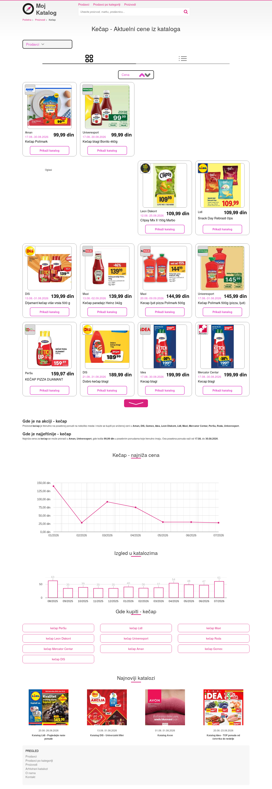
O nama (30, 773)
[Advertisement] (78, 199)
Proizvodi (130, 4)
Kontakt (30, 777)
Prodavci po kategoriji (106, 4)
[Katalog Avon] (165, 707)
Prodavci (83, 4)
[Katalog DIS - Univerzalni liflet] (107, 707)
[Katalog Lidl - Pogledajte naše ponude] (48, 707)
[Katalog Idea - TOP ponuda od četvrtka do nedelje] (223, 707)
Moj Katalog (46, 9)
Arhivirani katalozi (36, 768)
